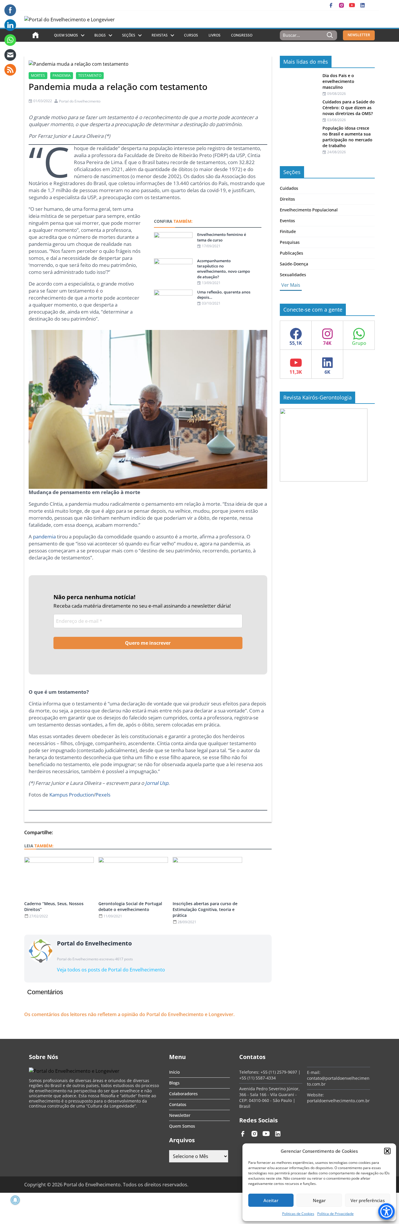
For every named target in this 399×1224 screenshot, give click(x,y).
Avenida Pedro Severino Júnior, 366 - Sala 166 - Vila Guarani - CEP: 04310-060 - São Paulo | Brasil (269, 1097)
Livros (215, 35)
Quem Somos (66, 35)
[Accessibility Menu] (386, 1211)
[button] (387, 1151)
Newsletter (179, 1115)
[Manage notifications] (15, 1200)
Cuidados (289, 188)
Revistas (160, 35)
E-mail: (313, 1072)
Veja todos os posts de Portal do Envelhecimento (111, 969)
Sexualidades (293, 274)
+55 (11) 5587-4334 (257, 1078)
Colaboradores (183, 1093)
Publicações (291, 253)
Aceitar (270, 1200)
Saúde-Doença (294, 264)
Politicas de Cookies (298, 1213)
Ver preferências (368, 1200)
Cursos (191, 35)
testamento (89, 75)
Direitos (287, 199)
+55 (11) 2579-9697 (279, 1072)
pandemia (62, 75)
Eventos (287, 220)
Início (174, 1072)
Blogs (100, 35)
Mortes (38, 75)
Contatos (177, 1104)
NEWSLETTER (359, 34)
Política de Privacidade (335, 1213)
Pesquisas (290, 242)
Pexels (103, 794)
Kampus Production (71, 794)
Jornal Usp (156, 783)
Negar (319, 1200)
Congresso (241, 35)
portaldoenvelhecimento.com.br (338, 1100)
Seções (128, 35)
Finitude (288, 231)
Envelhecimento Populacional (309, 210)
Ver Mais (290, 285)
